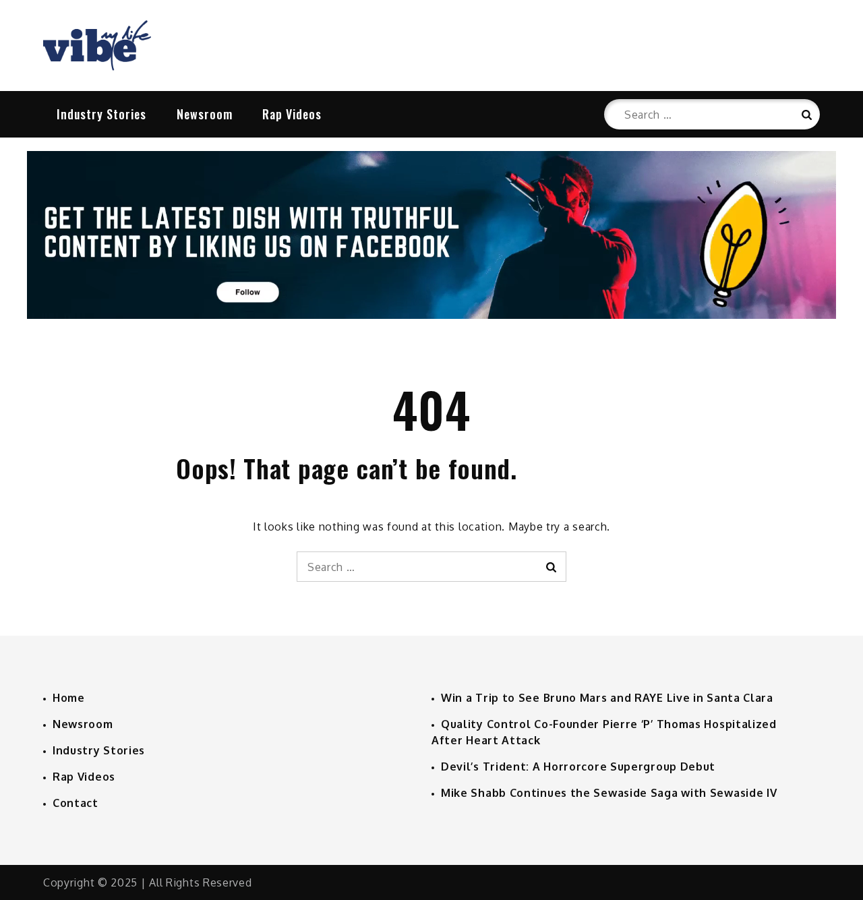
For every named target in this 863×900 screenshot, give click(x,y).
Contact (75, 803)
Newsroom (205, 114)
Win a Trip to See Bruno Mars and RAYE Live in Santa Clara (607, 697)
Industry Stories (101, 114)
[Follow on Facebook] (431, 315)
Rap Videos (292, 114)
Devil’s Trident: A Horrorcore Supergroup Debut (578, 766)
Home (69, 697)
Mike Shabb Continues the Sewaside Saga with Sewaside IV (609, 793)
